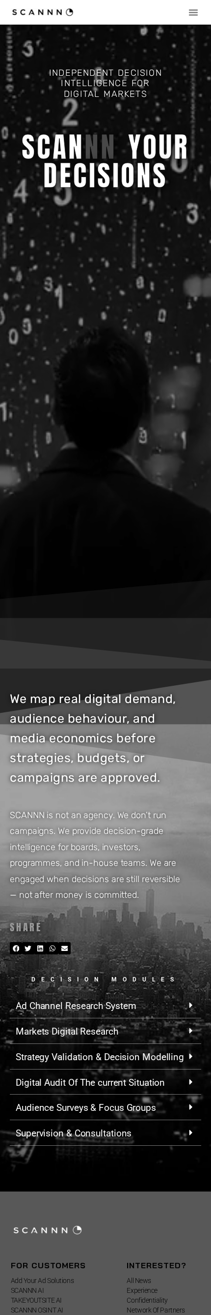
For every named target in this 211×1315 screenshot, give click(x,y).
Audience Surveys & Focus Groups (86, 1107)
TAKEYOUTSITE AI (36, 1300)
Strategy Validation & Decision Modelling (100, 1057)
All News (139, 1280)
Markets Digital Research (67, 1031)
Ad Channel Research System (76, 1005)
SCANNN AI (27, 1290)
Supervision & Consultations (74, 1133)
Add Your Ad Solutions (42, 1280)
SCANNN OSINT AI (37, 1310)
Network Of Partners (156, 1310)
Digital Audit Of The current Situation (90, 1082)
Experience (142, 1290)
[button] (193, 12)
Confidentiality (147, 1300)
